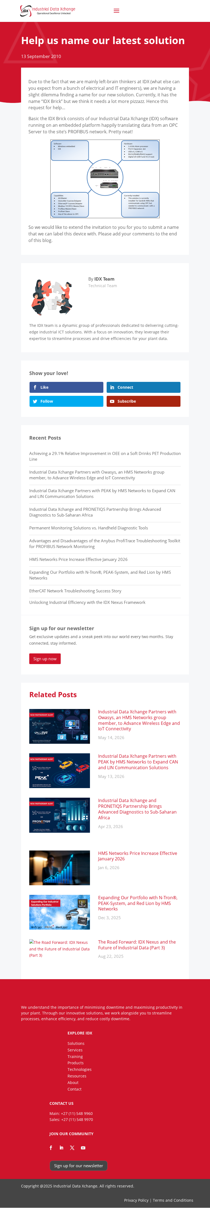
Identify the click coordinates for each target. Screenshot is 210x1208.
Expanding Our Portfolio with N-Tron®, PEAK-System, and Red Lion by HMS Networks (137, 903)
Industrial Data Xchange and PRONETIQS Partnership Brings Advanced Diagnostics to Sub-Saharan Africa (137, 808)
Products (76, 1062)
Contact (74, 1089)
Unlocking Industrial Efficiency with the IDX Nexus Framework (87, 602)
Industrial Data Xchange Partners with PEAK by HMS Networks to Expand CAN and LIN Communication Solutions (138, 762)
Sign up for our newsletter (78, 1165)
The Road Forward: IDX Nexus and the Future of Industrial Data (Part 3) (137, 945)
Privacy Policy (136, 1200)
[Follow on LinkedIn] (61, 1148)
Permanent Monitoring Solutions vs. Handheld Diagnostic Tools (88, 528)
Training (75, 1056)
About (73, 1082)
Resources (77, 1076)
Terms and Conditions (173, 1200)
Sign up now (45, 658)
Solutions (76, 1043)
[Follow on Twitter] (72, 1147)
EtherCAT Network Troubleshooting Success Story (75, 590)
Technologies (80, 1069)
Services (75, 1050)
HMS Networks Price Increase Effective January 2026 (78, 559)
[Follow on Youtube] (83, 1147)
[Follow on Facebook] (50, 1147)
